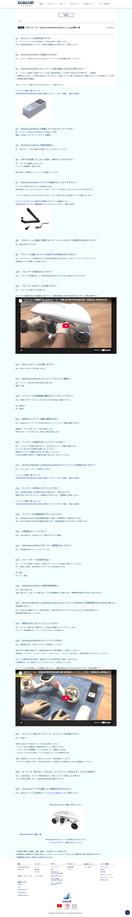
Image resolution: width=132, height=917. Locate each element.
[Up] (127, 912)
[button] (41, 4)
